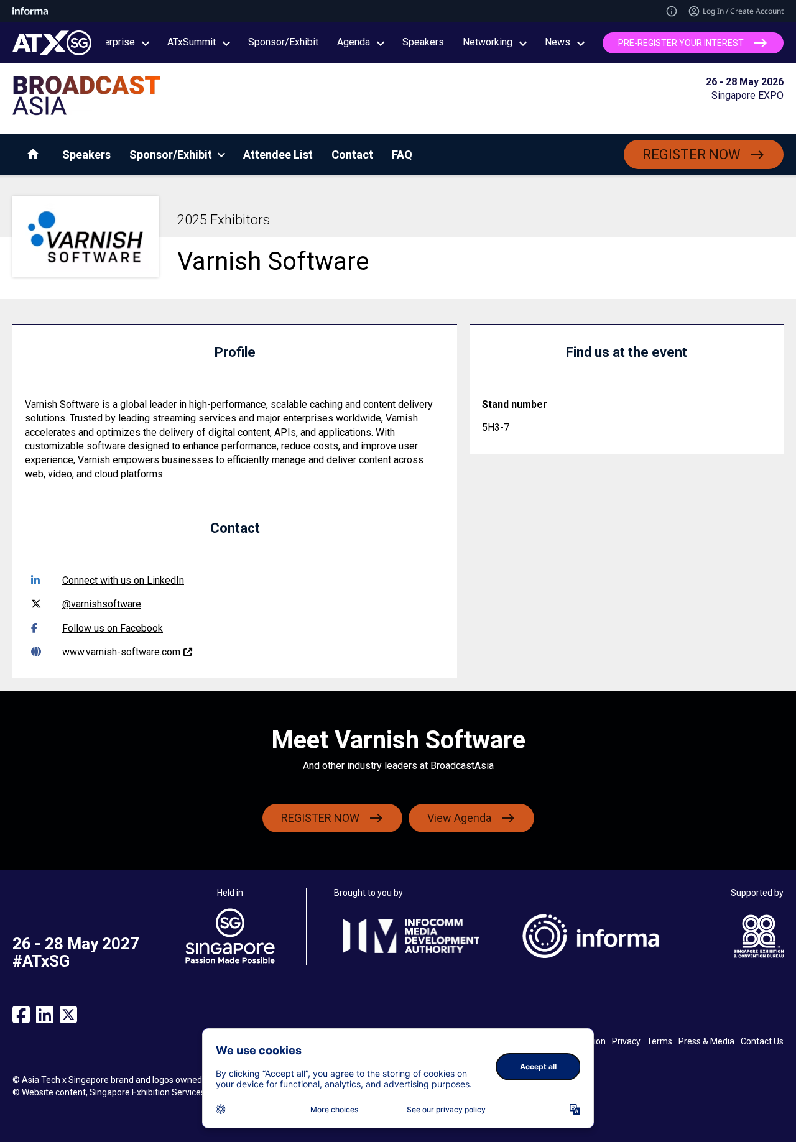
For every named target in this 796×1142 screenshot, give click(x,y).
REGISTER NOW (691, 154)
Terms (659, 1041)
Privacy (626, 1041)
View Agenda (459, 817)
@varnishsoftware (101, 604)
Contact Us (762, 1041)
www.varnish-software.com (121, 652)
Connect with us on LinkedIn (123, 580)
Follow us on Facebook (112, 628)
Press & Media (706, 1041)
